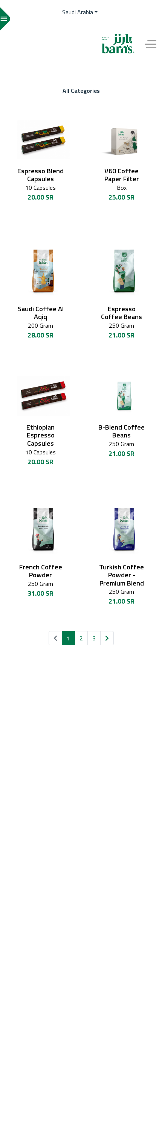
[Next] (107, 638)
